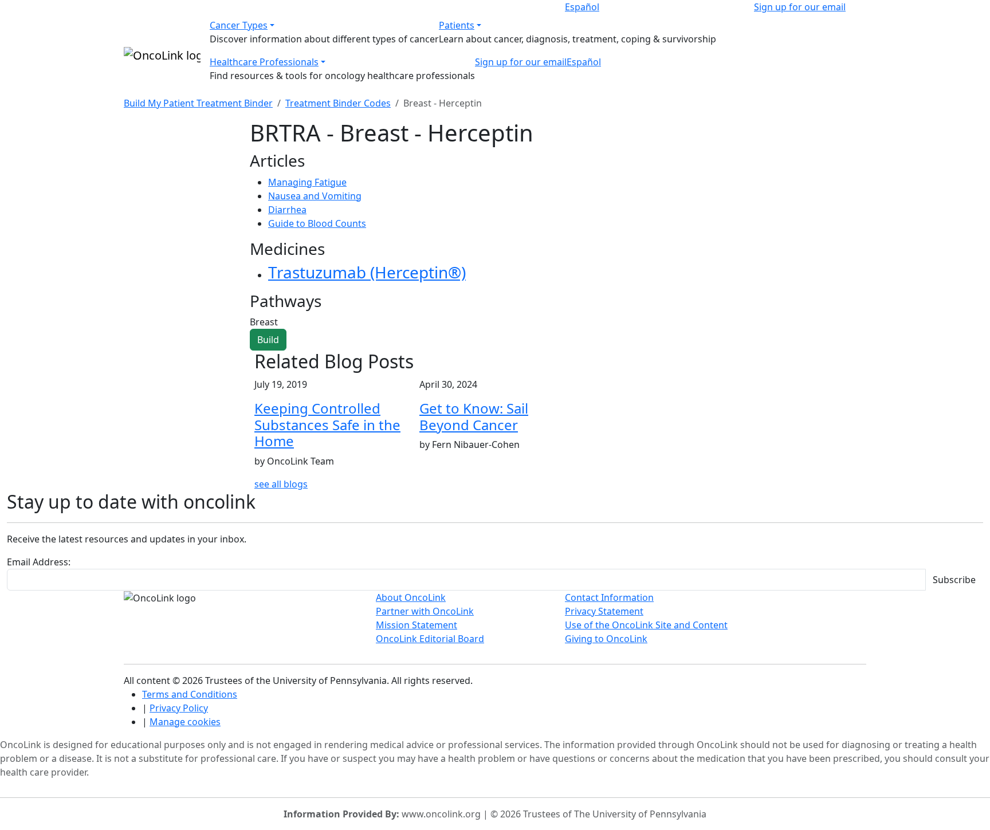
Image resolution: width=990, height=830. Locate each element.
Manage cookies (185, 721)
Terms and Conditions (189, 694)
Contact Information (609, 597)
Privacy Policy (179, 708)
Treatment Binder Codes (338, 103)
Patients (456, 25)
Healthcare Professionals (264, 62)
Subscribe (954, 579)
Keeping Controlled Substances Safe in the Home (327, 425)
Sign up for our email (800, 7)
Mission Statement (416, 625)
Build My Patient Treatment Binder (198, 103)
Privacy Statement (604, 611)
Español (582, 7)
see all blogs (281, 484)
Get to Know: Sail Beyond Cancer (473, 416)
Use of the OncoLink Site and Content (646, 625)
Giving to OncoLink (606, 638)
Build (268, 339)
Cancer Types (239, 25)
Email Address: (38, 562)
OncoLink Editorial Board (430, 638)
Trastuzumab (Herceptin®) (367, 272)
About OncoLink (411, 597)
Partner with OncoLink (425, 611)
